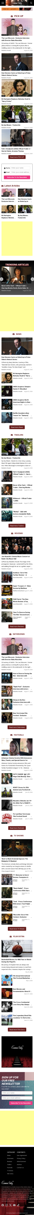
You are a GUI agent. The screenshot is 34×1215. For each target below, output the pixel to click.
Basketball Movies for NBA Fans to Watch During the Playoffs (16, 961)
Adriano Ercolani (15, 880)
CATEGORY (11, 1152)
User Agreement (22, 1155)
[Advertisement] (17, 238)
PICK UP (18, 16)
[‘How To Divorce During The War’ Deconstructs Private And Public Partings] (7, 616)
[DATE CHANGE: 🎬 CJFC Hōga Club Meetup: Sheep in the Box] (7, 778)
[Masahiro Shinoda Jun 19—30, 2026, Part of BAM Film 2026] (7, 805)
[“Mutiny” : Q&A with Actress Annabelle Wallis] (7, 516)
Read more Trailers (17, 526)
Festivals (4, 755)
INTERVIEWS (19, 634)
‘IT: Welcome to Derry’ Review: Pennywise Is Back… (21, 877)
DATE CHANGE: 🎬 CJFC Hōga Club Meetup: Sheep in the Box (22, 776)
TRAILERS (18, 435)
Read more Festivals (17, 828)
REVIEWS (19, 533)
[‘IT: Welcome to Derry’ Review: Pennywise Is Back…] (7, 879)
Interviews (5, 35)
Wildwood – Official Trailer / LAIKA (22, 500)
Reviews (4, 608)
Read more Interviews (17, 727)
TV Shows (4, 855)
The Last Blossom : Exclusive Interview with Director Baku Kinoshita (15, 39)
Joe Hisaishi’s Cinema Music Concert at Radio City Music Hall (16, 558)
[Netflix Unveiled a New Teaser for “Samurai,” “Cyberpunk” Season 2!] (7, 417)
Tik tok (18, 1205)
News (3, 69)
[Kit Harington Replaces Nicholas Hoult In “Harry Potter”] (17, 88)
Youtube (14, 1205)
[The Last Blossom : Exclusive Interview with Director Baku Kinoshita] (17, 27)
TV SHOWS (19, 835)
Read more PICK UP (17, 157)
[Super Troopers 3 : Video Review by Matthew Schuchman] (7, 590)
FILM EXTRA (18, 936)
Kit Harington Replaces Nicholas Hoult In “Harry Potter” (16, 100)
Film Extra (4, 956)
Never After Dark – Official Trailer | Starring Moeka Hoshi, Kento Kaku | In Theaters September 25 (15, 288)
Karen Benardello (17, 577)
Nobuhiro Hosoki (6, 50)
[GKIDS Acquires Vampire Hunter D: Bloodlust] (7, 391)
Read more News (17, 427)
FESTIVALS (19, 735)
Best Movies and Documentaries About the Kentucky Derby (22, 991)
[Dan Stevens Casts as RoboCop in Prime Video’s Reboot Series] (17, 62)
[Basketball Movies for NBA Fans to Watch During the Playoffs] (17, 948)
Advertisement (21, 1161)
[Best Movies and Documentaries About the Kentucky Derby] (7, 993)
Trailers (9, 1164)
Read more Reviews (17, 626)
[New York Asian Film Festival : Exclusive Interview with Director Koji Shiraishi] (7, 717)
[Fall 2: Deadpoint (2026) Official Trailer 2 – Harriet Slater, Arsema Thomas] (17, 137)
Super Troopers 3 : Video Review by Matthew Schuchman (22, 588)
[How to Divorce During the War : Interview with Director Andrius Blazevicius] (7, 677)
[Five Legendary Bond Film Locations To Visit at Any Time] (7, 1019)
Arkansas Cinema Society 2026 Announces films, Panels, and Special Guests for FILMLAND (17, 760)
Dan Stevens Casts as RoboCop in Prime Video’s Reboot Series (16, 74)
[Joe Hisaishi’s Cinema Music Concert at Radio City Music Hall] (17, 545)
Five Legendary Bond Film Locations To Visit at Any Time (22, 1018)
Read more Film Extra (17, 1030)
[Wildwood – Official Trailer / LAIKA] (7, 502)
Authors (19, 1164)
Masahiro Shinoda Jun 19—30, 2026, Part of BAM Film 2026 (22, 803)
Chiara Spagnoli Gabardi (17, 617)
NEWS (18, 334)
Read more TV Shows (17, 929)
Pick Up (4, 122)
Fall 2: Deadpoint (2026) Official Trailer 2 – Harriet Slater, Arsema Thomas (16, 150)
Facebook (3, 1205)
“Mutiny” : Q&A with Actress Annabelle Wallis (22, 513)
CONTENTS (21, 1152)
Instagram (6, 1205)
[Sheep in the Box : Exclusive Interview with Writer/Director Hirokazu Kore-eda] (7, 704)
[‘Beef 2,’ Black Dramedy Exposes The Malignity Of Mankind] (17, 847)
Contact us (20, 1167)
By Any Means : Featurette (11, 125)
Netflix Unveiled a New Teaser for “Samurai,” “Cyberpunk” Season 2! (21, 415)
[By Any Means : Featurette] (17, 114)
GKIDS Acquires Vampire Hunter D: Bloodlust (22, 388)
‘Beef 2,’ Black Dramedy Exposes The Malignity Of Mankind (15, 860)
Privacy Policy (21, 1158)
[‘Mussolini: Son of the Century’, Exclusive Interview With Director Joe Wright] (7, 919)
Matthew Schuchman (18, 591)
